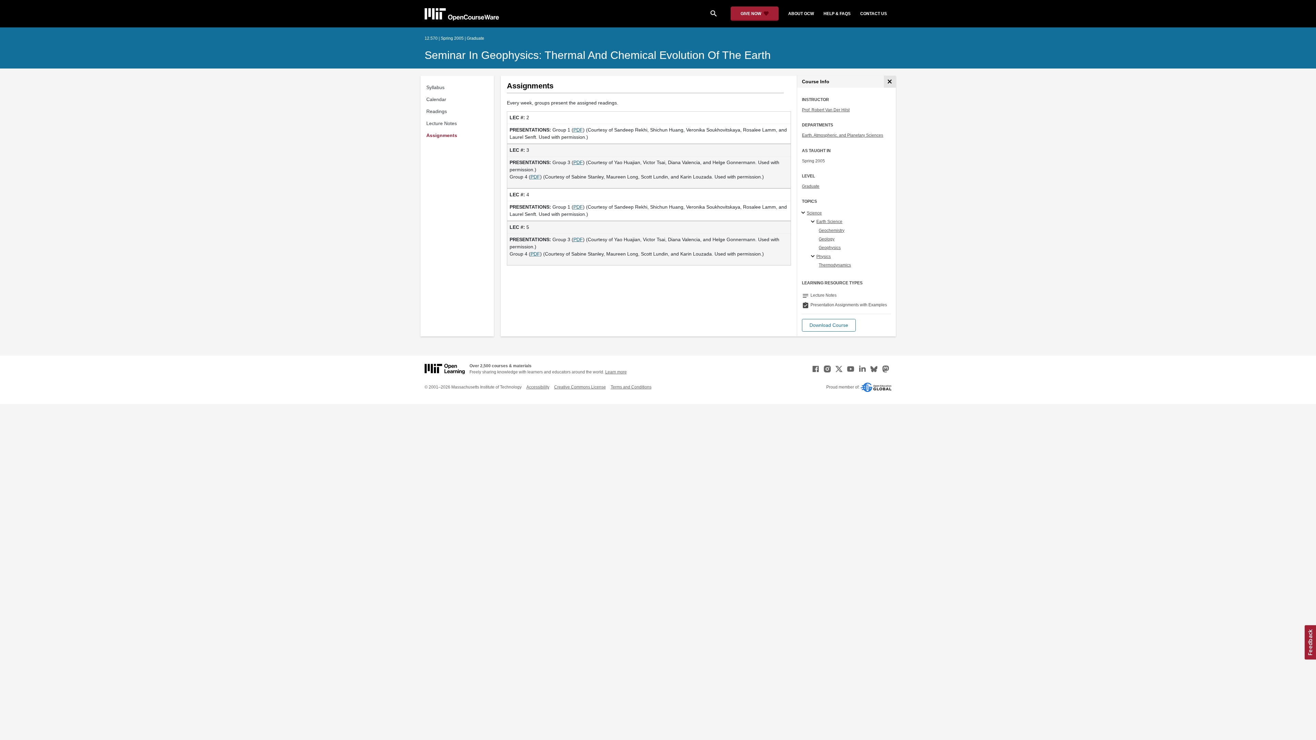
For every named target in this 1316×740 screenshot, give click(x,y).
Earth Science (829, 221)
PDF (578, 130)
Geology (826, 239)
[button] (829, 325)
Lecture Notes (441, 123)
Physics (823, 256)
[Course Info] (890, 82)
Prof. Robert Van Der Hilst (826, 110)
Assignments (441, 135)
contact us (873, 13)
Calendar (436, 99)
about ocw (801, 13)
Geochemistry (831, 230)
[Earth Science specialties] (813, 222)
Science (814, 213)
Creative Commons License (580, 387)
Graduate (810, 186)
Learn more (616, 372)
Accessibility (537, 387)
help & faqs (837, 13)
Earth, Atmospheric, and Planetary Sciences (842, 135)
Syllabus (435, 87)
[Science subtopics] (804, 213)
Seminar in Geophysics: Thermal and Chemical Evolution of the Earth (598, 55)
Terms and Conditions (631, 387)
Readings (436, 111)
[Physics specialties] (813, 256)
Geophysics (830, 247)
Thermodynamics (835, 265)
